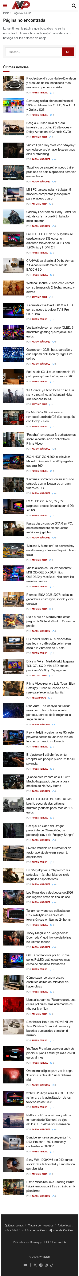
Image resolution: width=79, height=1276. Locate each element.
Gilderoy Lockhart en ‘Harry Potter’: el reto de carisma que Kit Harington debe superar (50, 216)
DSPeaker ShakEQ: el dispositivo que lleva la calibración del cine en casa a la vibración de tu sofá (48, 643)
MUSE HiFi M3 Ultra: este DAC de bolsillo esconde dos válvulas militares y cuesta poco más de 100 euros (49, 805)
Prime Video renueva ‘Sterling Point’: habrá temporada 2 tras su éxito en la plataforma (50, 1186)
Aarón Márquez (41, 159)
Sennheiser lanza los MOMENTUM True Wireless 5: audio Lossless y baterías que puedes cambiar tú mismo (49, 1028)
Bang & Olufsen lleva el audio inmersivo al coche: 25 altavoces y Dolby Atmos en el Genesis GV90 (49, 127)
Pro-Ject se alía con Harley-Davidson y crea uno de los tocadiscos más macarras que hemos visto (51, 82)
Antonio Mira (39, 137)
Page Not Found (22, 13)
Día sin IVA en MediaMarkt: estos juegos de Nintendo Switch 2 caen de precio (50, 621)
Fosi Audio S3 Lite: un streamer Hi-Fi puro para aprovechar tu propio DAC (50, 373)
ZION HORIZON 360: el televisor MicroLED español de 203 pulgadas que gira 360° (49, 461)
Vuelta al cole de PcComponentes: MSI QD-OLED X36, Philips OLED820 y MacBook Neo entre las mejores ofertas (50, 574)
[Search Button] (68, 51)
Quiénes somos (14, 1225)
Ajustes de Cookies (61, 1230)
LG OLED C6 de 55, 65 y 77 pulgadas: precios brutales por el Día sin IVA (50, 505)
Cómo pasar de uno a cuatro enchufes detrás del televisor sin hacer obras (47, 981)
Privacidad (11, 1230)
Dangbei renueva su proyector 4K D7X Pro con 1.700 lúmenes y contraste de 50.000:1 (48, 1141)
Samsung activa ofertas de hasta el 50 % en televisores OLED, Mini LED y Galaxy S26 (50, 105)
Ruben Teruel (40, 92)
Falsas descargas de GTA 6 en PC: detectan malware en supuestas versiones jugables (49, 527)
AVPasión (44, 1256)
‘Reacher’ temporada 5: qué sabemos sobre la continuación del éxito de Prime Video (51, 438)
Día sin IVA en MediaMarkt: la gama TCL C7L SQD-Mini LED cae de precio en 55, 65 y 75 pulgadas (50, 665)
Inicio (6, 13)
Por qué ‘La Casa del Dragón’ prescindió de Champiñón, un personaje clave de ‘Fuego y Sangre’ (50, 830)
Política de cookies (33, 1230)
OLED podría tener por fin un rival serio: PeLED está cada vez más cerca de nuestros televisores (48, 959)
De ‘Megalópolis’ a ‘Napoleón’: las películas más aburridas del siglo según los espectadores (48, 874)
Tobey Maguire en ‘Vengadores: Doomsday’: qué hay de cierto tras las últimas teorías (48, 937)
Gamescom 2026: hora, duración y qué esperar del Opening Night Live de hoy (49, 353)
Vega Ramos (39, 697)
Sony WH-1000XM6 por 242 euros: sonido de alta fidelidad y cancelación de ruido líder (50, 1164)
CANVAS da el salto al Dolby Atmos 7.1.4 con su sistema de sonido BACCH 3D (50, 264)
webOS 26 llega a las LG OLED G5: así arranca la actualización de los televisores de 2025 (50, 1097)
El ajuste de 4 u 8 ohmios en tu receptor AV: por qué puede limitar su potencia (50, 758)
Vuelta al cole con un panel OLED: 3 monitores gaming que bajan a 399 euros (50, 331)
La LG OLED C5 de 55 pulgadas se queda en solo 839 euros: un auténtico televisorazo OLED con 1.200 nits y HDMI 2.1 (49, 240)
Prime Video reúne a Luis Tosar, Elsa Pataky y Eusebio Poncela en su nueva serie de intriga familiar (50, 687)
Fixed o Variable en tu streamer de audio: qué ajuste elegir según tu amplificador (48, 852)
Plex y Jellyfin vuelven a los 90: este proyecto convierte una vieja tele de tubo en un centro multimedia (50, 736)
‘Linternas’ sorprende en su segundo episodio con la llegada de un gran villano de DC (50, 483)
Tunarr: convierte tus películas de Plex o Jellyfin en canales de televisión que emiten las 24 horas (48, 914)
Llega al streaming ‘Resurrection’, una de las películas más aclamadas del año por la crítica (50, 1003)
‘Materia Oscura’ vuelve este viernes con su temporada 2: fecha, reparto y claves (50, 287)
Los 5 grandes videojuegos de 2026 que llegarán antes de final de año (49, 894)
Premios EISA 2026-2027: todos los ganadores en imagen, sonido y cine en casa (50, 599)
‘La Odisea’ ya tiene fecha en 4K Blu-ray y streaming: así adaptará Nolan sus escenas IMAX (50, 394)
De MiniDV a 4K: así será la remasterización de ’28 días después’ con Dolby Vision (50, 416)
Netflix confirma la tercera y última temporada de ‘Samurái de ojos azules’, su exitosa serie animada (48, 1119)
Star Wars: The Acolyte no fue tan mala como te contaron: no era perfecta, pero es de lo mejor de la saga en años (48, 712)
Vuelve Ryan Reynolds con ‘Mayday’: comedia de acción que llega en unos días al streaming (51, 149)
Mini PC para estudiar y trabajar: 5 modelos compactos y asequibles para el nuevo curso (48, 193)
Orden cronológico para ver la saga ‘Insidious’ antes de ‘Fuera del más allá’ (49, 1075)
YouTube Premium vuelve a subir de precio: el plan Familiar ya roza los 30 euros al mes (50, 1052)
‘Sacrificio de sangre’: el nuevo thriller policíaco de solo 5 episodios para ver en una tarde (51, 171)
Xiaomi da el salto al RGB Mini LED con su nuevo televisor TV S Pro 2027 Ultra (49, 309)
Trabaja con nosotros (41, 1225)
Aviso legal (64, 1225)
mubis (62, 1242)
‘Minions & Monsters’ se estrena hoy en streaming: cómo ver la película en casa (50, 550)
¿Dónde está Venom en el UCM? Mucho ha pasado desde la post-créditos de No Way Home (48, 781)
